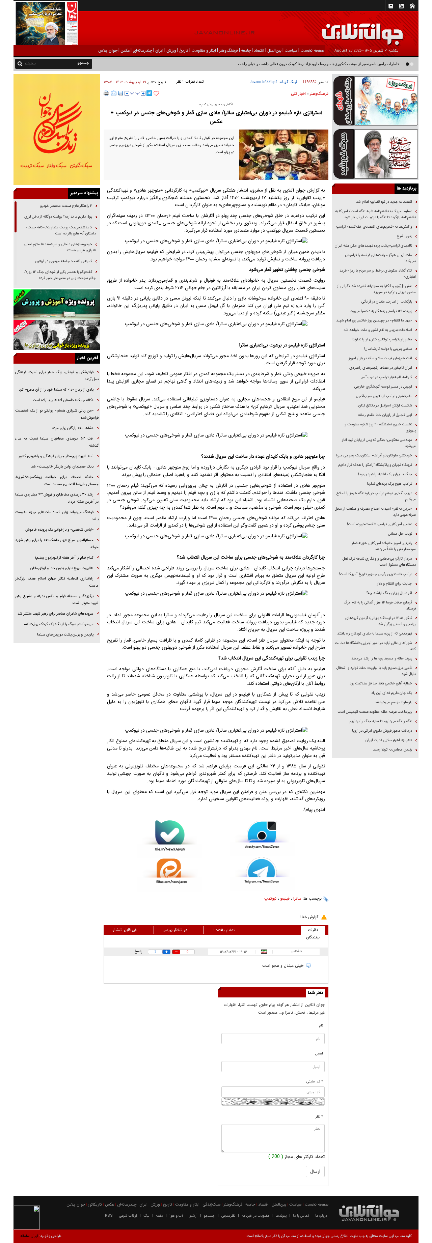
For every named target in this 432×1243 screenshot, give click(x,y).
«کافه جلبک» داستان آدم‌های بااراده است (63, 400)
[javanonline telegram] (149, 93)
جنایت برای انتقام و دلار (394, 584)
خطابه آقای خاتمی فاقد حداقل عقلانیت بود (381, 683)
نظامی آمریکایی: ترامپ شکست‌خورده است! (379, 524)
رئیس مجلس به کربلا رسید (392, 750)
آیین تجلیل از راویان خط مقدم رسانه (385, 415)
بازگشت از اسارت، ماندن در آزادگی (386, 302)
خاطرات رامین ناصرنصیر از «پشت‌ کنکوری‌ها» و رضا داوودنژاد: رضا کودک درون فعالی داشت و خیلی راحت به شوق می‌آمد (307, 64)
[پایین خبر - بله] (169, 839)
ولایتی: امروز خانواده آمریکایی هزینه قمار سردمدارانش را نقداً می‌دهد (384, 546)
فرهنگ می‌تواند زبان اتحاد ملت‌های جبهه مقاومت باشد (57, 515)
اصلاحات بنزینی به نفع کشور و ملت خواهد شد (378, 330)
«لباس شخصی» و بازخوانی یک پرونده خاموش (59, 530)
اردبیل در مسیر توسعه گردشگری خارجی (382, 387)
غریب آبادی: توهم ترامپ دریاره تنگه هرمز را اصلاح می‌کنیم (376, 496)
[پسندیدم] (156, 93)
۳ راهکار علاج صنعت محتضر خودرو (65, 206)
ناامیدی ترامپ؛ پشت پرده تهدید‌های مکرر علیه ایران (373, 246)
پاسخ (138, 951)
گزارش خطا (309, 917)
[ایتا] (169, 875)
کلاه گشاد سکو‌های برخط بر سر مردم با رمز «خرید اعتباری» (378, 274)
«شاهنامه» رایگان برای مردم (72, 428)
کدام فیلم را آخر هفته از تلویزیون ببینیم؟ (64, 558)
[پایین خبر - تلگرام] (262, 873)
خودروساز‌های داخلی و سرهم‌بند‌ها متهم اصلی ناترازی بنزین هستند (60, 247)
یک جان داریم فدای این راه (391, 693)
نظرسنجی (228, 1216)
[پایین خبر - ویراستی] (262, 838)
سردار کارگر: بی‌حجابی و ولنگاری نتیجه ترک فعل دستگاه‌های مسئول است (379, 562)
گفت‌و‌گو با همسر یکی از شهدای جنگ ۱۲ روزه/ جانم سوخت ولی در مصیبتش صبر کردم (60, 275)
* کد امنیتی (314, 1081)
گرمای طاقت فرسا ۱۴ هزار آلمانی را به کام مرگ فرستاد (380, 606)
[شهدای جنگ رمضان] (375, 100)
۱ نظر (180, 82)
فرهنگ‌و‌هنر (319, 93)
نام (321, 1025)
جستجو (209, 1216)
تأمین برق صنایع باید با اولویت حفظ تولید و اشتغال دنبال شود (376, 671)
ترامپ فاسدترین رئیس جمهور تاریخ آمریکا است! (375, 574)
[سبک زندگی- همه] (57, 129)
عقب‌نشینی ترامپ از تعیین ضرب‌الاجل (384, 396)
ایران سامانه (29, 1236)
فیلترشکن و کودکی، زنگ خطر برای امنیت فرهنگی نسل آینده (57, 375)
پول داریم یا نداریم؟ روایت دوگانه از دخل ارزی (58, 217)
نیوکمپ (270, 898)
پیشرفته (30, 63)
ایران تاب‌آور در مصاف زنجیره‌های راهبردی (380, 368)
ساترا (297, 898)
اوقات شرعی (128, 1216)
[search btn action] (20, 63)
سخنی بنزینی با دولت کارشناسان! (388, 349)
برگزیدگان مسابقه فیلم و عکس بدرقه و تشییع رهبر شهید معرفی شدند (57, 599)
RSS (109, 1216)
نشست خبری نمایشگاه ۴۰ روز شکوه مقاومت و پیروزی (380, 427)
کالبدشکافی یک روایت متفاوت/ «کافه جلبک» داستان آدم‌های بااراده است (61, 230)
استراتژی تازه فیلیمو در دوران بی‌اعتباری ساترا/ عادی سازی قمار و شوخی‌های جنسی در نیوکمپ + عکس (216, 117)
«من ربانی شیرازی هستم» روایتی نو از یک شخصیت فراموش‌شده (57, 414)
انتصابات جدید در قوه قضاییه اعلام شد (384, 202)
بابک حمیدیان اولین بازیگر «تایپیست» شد (62, 467)
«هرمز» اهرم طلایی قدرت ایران (388, 740)
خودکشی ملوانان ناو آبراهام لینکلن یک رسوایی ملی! (374, 455)
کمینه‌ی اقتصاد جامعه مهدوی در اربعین (63, 261)
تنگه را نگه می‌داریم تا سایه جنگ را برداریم (380, 721)
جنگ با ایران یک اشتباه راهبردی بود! (385, 474)
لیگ (146, 1216)
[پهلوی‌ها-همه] (57, 335)
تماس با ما (301, 1216)
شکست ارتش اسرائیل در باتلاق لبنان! (384, 405)
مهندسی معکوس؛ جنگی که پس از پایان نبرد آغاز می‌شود (379, 443)
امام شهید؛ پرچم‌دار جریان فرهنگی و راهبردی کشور (55, 456)
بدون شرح (404, 236)
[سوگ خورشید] (375, 153)
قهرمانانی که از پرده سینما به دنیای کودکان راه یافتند (374, 634)
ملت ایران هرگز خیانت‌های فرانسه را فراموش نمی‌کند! (380, 258)
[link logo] (355, 29)
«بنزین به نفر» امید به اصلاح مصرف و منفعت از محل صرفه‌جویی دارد (375, 512)
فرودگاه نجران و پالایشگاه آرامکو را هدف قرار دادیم (375, 465)
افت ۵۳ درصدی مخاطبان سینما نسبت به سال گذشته (57, 442)
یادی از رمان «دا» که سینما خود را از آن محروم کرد (56, 390)
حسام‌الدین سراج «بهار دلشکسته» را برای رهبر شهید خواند (57, 543)
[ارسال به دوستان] (113, 93)
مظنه (159, 1216)
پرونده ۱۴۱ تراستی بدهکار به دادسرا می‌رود (381, 311)
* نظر (319, 1117)
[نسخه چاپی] (106, 93)
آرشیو (193, 1216)
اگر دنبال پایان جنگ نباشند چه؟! (389, 593)
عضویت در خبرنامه (255, 1216)
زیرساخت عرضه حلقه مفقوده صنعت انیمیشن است (375, 712)
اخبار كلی (298, 93)
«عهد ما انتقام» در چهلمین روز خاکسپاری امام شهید (374, 320)
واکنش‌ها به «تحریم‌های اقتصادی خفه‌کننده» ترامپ (374, 227)
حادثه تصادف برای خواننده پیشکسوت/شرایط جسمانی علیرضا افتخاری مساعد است (57, 480)
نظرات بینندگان (313, 931)
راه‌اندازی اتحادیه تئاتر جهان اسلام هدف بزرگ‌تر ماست (57, 582)
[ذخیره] (120, 93)
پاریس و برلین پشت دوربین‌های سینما (64, 635)
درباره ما (321, 1216)
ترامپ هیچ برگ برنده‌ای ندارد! (389, 484)
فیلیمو (285, 898)
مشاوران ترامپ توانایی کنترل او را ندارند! (382, 339)
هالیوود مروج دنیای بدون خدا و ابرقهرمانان (61, 568)
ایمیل (319, 1053)
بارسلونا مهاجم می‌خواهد (393, 702)
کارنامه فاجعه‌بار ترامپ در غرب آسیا (386, 377)
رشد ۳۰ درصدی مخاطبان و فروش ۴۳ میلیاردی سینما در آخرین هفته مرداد (57, 498)
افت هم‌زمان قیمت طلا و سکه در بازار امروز (380, 358)
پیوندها (281, 1216)
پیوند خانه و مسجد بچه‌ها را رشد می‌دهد (381, 658)
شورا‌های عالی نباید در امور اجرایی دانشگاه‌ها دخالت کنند (375, 646)
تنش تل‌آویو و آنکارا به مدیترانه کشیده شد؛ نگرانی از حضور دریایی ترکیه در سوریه (376, 289)
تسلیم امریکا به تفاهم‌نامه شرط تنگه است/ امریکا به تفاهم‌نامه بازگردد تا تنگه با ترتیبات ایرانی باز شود (375, 214)
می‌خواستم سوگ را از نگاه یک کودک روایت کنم (58, 624)
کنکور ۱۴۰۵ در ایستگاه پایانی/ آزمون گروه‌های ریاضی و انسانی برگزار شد (380, 621)
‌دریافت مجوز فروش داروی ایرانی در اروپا (381, 731)
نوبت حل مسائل (400, 534)
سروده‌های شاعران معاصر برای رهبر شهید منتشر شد (55, 614)
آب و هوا (176, 1216)
